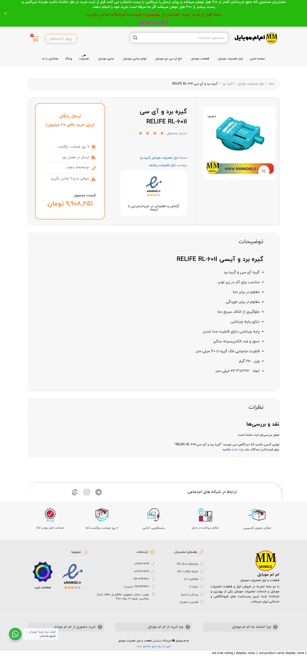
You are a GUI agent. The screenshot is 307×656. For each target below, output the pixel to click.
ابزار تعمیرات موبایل (250, 84)
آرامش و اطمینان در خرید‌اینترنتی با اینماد (153, 208)
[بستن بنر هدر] (5, 13)
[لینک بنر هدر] (160, 13)
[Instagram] (86, 492)
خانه (271, 84)
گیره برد (227, 84)
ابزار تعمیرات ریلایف (162, 165)
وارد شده (237, 449)
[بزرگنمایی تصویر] (263, 171)
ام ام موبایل (268, 574)
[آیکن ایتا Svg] (75, 492)
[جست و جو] (135, 38)
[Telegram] (98, 492)
